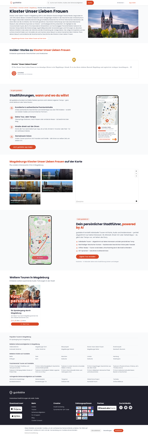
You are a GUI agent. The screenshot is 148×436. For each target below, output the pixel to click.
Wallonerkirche (14, 347)
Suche (90, 3)
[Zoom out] (136, 173)
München (64, 356)
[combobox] (67, 3)
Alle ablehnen (95, 430)
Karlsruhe (64, 359)
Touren (34, 410)
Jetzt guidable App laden (22, 147)
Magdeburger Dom (41, 347)
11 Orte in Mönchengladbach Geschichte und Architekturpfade (47, 367)
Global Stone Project (93, 379)
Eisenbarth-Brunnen (119, 349)
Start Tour (26, 324)
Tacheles (116, 379)
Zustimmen (118, 430)
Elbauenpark (65, 347)
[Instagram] (121, 407)
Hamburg (116, 356)
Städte (34, 407)
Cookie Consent (37, 420)
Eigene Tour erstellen (87, 257)
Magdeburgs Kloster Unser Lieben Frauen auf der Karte (29, 38)
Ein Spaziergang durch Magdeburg (20, 339)
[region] (106, 186)
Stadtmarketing (58, 407)
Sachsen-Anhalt (23, 8)
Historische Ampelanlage (17, 379)
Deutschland (13, 8)
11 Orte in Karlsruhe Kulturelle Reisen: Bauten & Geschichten (123, 371)
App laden (132, 3)
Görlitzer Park (65, 381)
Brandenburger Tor (41, 381)
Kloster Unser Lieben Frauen (95, 347)
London (89, 356)
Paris (36, 356)
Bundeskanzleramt (15, 381)
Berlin (11, 356)
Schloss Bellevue (118, 381)
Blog (33, 418)
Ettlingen (12, 359)
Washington (116, 359)
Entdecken (120, 3)
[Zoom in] (136, 171)
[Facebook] (130, 407)
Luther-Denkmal (40, 349)
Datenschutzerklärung (31, 433)
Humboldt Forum (92, 381)
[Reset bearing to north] (136, 176)
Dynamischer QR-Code (61, 410)
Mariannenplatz (40, 379)
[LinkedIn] (125, 407)
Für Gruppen (36, 415)
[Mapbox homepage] (80, 202)
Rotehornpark (117, 347)
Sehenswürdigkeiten (38, 412)
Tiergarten (64, 379)
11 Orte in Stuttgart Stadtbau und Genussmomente (19, 367)
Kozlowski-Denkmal (15, 349)
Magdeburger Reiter (93, 349)
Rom (36, 359)
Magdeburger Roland (67, 349)
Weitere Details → (15, 178)
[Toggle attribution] (136, 201)
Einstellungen (107, 430)
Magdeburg (33, 8)
